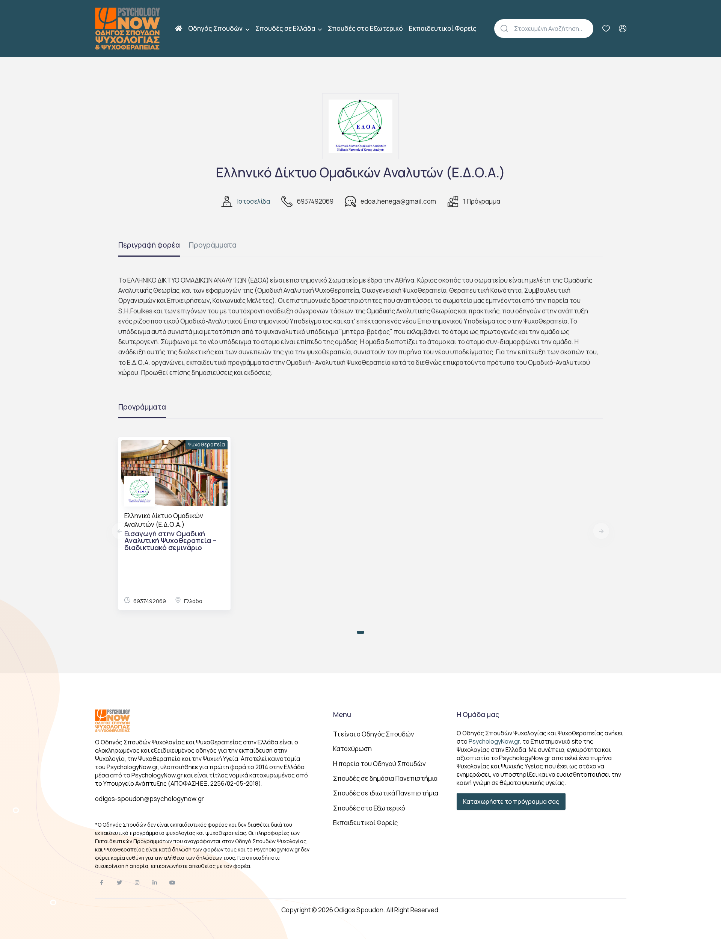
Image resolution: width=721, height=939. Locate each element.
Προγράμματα (213, 245)
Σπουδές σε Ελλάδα (286, 28)
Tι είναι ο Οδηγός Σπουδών (373, 734)
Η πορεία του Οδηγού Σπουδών (379, 763)
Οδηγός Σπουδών (216, 28)
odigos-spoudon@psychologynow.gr (149, 798)
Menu (342, 714)
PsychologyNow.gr (494, 741)
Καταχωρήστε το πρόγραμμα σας (511, 801)
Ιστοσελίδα (253, 201)
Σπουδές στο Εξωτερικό (365, 28)
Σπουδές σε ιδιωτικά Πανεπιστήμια (385, 793)
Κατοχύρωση (352, 748)
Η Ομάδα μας (478, 714)
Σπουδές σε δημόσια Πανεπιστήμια (385, 778)
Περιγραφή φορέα (149, 245)
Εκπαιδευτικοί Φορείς (443, 28)
